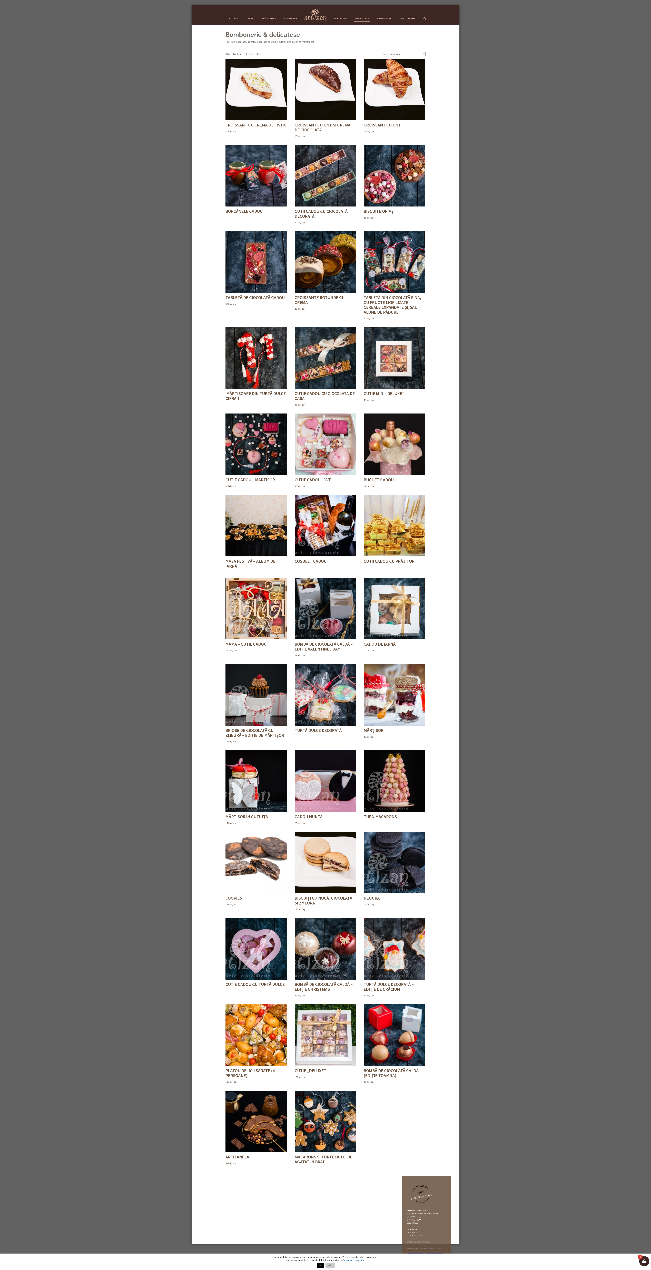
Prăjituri (268, 18)
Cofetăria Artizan (421, 1196)
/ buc (255, 127)
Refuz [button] (330, 1265)
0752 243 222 (412, 1222)
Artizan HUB (407, 18)
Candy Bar (290, 18)
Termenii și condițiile (353, 1260)
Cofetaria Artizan (315, 14)
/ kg (233, 900)
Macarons (340, 18)
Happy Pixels (423, 1248)
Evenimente (384, 18)
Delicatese (362, 18)
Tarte (250, 18)
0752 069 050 (412, 1232)
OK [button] (320, 1265)
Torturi (230, 18)
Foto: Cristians (436, 1248)
